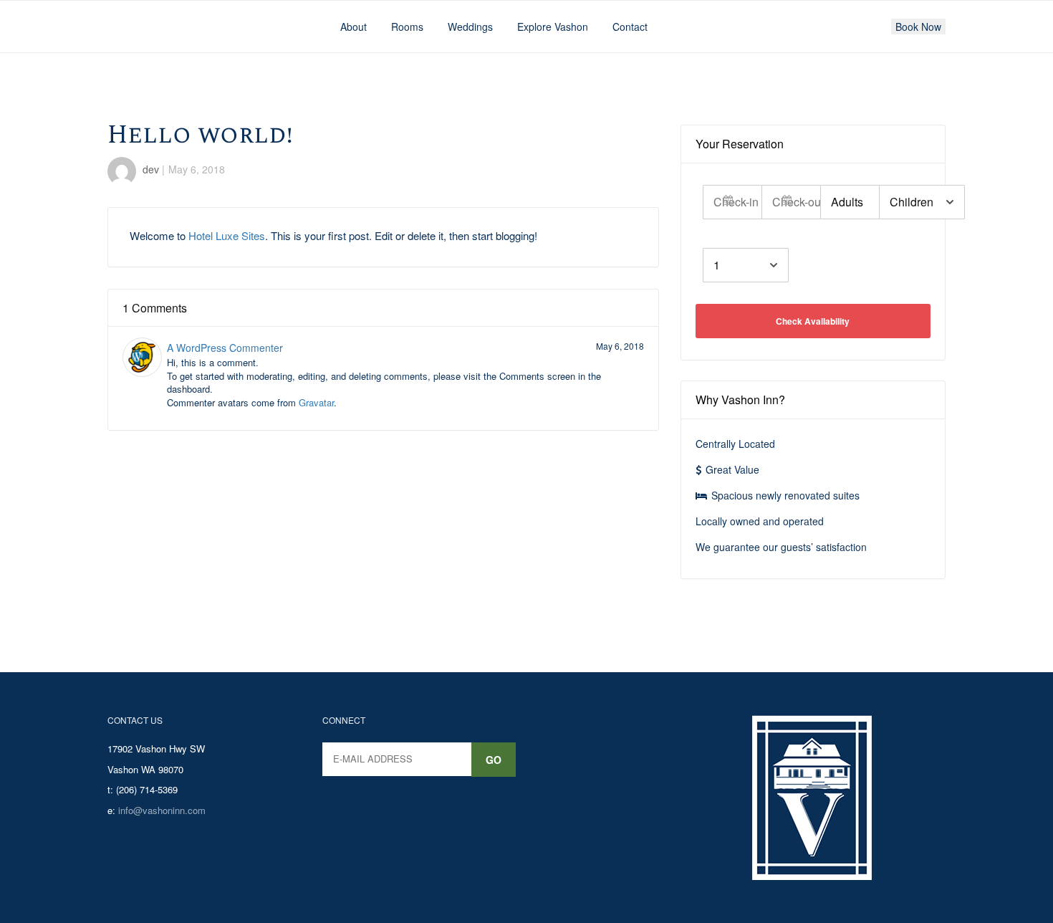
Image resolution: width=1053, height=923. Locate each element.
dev (151, 169)
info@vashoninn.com (162, 810)
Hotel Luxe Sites (226, 235)
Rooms (407, 26)
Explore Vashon (552, 26)
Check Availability (813, 321)
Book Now (918, 26)
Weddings (470, 26)
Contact (630, 26)
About (353, 26)
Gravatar (316, 402)
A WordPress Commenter (225, 347)
